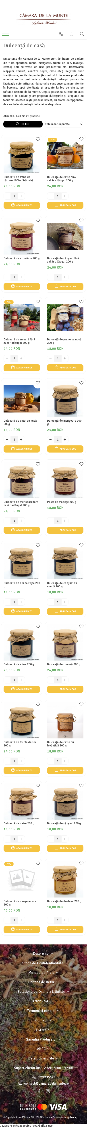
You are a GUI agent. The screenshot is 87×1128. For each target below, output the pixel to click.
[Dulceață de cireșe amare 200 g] (22, 879)
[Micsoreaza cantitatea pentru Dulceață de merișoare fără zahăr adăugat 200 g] (7, 520)
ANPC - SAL (41, 1001)
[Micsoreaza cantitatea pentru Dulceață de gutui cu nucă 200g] (7, 439)
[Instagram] (48, 1091)
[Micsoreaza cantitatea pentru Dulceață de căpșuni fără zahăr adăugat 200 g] (50, 277)
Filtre (24, 124)
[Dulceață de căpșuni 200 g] (65, 801)
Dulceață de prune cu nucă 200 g (64, 341)
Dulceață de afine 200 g (19, 664)
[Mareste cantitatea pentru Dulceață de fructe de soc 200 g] (21, 761)
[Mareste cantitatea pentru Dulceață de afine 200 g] (21, 679)
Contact (41, 1020)
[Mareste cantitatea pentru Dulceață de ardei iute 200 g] (21, 277)
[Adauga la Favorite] (37, 140)
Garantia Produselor (42, 1039)
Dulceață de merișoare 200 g (64, 422)
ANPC (42, 1049)
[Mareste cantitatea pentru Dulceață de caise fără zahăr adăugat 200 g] (64, 196)
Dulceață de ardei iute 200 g (21, 258)
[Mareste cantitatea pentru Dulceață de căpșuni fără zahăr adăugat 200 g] (64, 277)
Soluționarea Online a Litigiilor (42, 991)
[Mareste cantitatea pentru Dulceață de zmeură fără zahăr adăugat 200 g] (21, 358)
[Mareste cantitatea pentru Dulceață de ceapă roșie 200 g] (21, 602)
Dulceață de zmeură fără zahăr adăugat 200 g (19, 341)
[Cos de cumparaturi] (71, 34)
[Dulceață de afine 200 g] (22, 642)
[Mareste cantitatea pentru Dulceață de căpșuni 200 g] (64, 839)
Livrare (42, 1030)
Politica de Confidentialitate (41, 963)
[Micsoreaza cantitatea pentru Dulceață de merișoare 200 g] (50, 439)
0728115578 (46, 1077)
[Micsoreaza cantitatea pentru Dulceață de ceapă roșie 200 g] (7, 602)
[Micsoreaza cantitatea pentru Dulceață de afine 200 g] (7, 679)
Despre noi (41, 953)
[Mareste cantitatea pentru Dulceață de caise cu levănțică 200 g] (64, 761)
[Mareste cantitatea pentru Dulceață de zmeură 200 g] (64, 679)
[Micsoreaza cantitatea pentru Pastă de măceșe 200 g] (50, 520)
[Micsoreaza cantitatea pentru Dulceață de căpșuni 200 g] (50, 839)
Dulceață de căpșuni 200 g (64, 823)
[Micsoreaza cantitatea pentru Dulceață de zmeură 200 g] (50, 679)
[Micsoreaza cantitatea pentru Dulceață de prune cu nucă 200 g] (50, 358)
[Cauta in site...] (82, 34)
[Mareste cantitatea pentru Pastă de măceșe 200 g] (64, 520)
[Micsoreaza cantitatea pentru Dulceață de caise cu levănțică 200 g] (50, 761)
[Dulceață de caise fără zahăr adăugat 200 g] (65, 155)
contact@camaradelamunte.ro (46, 1084)
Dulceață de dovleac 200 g (64, 901)
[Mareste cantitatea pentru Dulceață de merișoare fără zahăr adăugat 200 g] (21, 520)
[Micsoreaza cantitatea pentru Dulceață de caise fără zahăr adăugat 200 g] (50, 196)
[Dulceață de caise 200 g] (22, 801)
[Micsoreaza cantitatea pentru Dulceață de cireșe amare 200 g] (7, 920)
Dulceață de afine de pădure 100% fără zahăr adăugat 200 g (19, 179)
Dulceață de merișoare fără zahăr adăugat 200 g (21, 503)
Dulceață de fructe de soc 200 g (20, 744)
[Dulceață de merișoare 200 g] (65, 399)
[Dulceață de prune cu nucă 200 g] (65, 317)
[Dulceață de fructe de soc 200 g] (22, 720)
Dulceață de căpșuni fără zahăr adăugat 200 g (63, 260)
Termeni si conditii (41, 1011)
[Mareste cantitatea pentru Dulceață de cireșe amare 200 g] (21, 920)
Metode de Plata (41, 972)
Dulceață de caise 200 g (19, 823)
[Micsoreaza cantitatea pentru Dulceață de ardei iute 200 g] (7, 277)
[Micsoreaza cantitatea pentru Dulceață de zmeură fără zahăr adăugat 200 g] (7, 358)
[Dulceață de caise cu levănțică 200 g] (65, 720)
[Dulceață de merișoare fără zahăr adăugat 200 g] (22, 480)
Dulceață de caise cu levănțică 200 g (60, 744)
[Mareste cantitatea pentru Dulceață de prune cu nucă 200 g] (64, 358)
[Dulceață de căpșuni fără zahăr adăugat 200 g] (65, 236)
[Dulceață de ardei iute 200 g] (22, 236)
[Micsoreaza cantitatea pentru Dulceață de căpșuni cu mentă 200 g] (50, 602)
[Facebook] (39, 1091)
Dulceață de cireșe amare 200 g (20, 903)
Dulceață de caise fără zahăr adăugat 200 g (61, 179)
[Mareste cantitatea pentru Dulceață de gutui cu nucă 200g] (21, 439)
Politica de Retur (41, 982)
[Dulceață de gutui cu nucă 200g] (22, 399)
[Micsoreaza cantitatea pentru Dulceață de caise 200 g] (7, 839)
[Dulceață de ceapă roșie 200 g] (22, 561)
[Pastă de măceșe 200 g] (65, 480)
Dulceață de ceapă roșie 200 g (22, 585)
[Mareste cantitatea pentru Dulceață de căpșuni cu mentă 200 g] (64, 602)
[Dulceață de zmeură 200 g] (65, 642)
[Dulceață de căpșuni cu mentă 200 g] (65, 561)
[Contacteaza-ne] (61, 34)
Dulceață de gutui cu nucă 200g (20, 422)
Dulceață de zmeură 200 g (63, 664)
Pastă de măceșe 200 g (61, 502)
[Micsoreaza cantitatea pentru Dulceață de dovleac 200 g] (50, 920)
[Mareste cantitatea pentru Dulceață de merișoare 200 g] (64, 439)
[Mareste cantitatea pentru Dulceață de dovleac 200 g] (64, 920)
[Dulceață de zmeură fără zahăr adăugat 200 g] (22, 317)
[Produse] (6, 35)
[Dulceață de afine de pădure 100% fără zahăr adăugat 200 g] (22, 155)
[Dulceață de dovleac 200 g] (65, 879)
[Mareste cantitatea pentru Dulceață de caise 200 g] (21, 839)
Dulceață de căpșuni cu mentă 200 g (62, 585)
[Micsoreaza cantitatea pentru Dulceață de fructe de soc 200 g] (7, 761)
